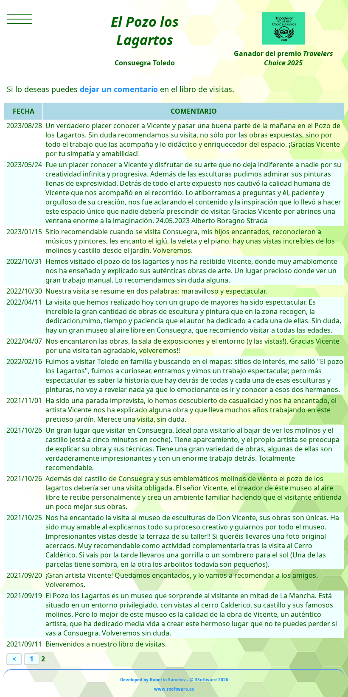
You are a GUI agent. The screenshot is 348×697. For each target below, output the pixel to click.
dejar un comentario (119, 89)
